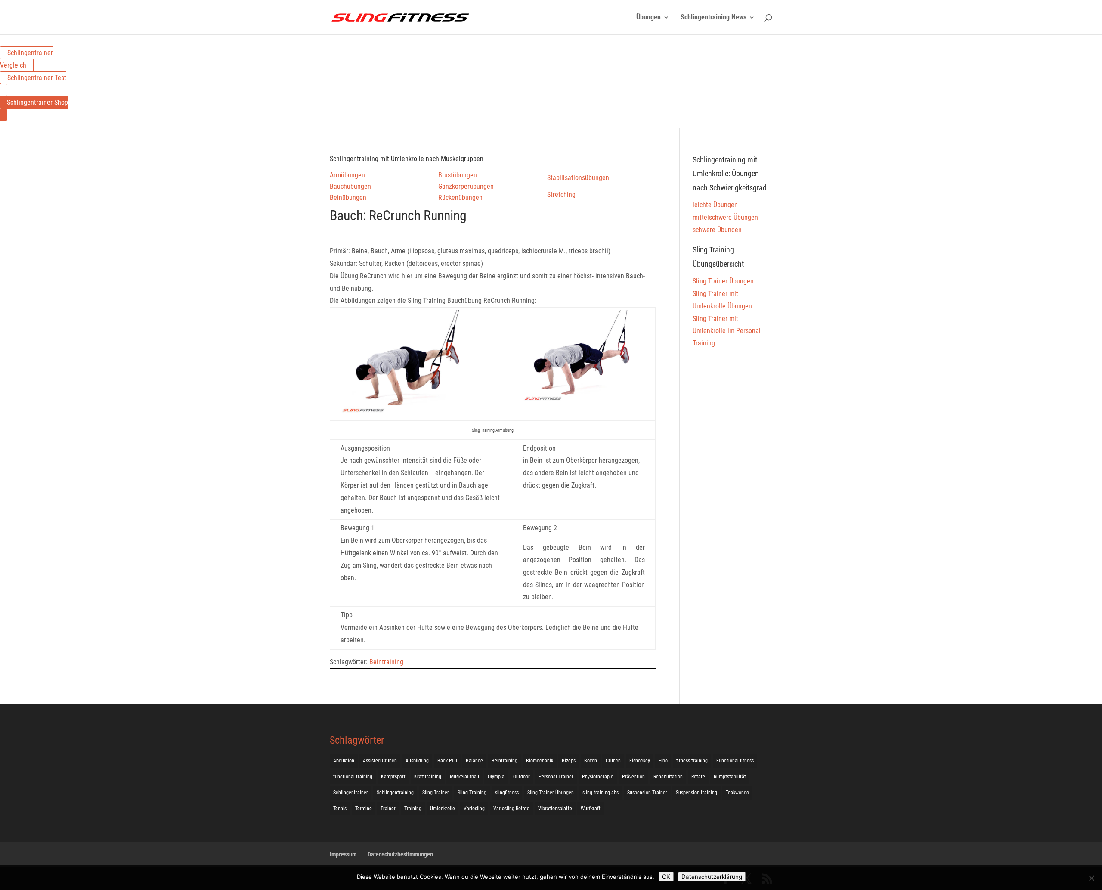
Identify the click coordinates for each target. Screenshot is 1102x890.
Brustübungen (457, 175)
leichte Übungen (715, 205)
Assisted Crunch (380, 761)
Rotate (698, 777)
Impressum (343, 854)
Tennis (340, 809)
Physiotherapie (597, 777)
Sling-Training (472, 793)
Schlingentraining (395, 793)
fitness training (692, 761)
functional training (352, 777)
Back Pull (447, 761)
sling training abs (600, 793)
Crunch (613, 761)
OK (666, 876)
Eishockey (639, 761)
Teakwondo (737, 793)
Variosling (474, 809)
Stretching (561, 194)
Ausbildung (417, 761)
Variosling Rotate (511, 809)
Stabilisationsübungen (578, 178)
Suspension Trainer (647, 793)
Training (412, 809)
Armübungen (347, 175)
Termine (363, 809)
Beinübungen (348, 197)
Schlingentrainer (350, 793)
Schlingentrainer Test (36, 78)
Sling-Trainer (435, 793)
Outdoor (521, 777)
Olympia (496, 777)
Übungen (648, 17)
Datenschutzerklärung (711, 876)
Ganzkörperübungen (466, 186)
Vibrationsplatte (555, 809)
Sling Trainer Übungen (723, 281)
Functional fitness (735, 761)
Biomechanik (539, 761)
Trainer (388, 809)
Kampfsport (393, 777)
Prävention (633, 777)
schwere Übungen (717, 230)
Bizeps (569, 761)
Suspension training (696, 793)
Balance (474, 761)
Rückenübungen (460, 197)
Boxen (590, 761)
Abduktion (343, 761)
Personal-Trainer (556, 777)
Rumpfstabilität (730, 777)
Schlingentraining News (713, 17)
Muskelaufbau (464, 777)
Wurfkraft (591, 809)
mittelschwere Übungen (725, 217)
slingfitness (507, 793)
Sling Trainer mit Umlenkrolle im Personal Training (727, 331)
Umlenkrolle (442, 809)
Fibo (663, 761)
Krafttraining (427, 777)
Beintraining (386, 662)
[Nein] (1091, 878)
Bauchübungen (350, 186)
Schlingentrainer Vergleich (26, 59)
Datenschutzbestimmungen (400, 854)
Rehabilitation (668, 777)
